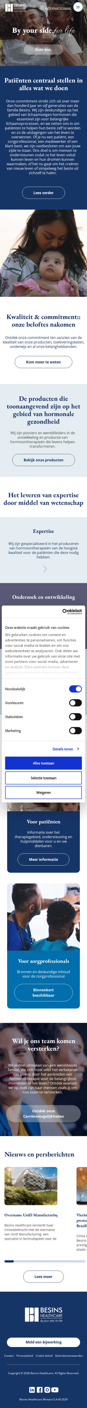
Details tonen (63, 749)
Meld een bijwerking (44, 1342)
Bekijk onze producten (44, 460)
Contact (9, 1356)
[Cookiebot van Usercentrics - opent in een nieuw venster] (62, 612)
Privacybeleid (25, 1356)
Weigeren (43, 792)
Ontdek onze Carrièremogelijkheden (43, 1114)
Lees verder (43, 192)
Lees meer (43, 1276)
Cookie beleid (44, 1356)
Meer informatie (43, 859)
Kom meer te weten (43, 362)
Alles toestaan (43, 763)
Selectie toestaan (43, 778)
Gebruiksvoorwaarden (69, 1356)
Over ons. (43, 49)
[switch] (75, 702)
